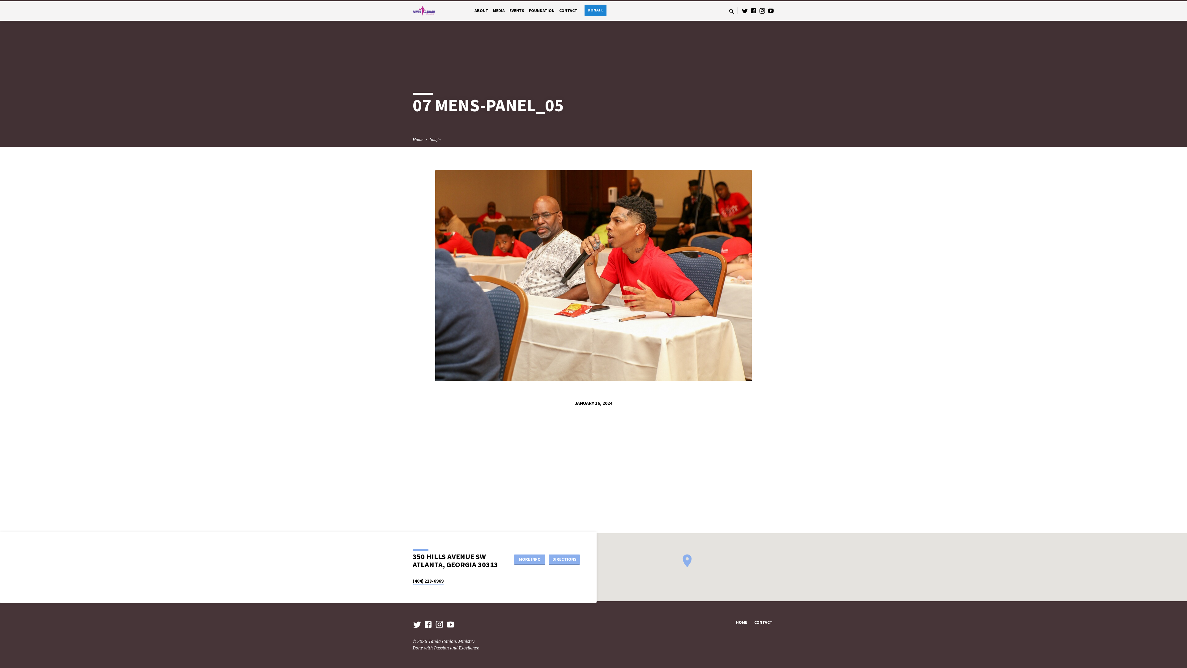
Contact (568, 10)
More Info (530, 559)
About (481, 10)
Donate (595, 10)
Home (418, 139)
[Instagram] (762, 10)
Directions (564, 559)
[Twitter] (745, 10)
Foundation (542, 10)
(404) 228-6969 (428, 581)
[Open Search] (731, 11)
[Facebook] (753, 10)
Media (499, 10)
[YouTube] (771, 10)
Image (434, 139)
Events (516, 10)
